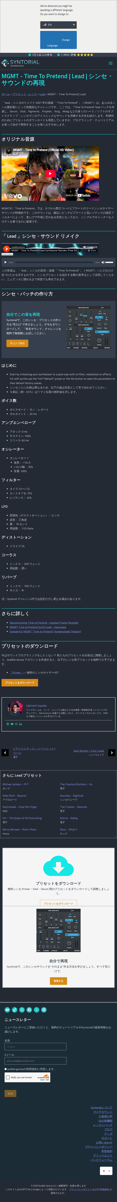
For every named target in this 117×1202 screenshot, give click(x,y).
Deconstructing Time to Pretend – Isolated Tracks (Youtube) (44, 623)
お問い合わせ (104, 1142)
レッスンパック (102, 1125)
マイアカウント (102, 1112)
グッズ (108, 1134)
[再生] (5, 262)
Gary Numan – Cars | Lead (89, 751)
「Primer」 (16, 672)
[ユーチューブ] (12, 724)
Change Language (59, 42)
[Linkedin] (20, 724)
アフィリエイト (102, 1156)
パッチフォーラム (101, 1160)
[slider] (109, 262)
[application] (58, 264)
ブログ (108, 1129)
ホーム (6, 94)
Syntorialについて (101, 1107)
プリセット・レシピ (24, 94)
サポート (106, 1138)
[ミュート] (103, 262)
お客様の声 (105, 1116)
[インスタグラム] (16, 724)
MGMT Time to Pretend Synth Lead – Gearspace (38, 627)
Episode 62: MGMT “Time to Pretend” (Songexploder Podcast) (45, 631)
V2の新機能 (105, 1121)
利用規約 (106, 1151)
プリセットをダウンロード (19, 682)
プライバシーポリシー (98, 1147)
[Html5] (7, 724)
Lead (42, 94)
